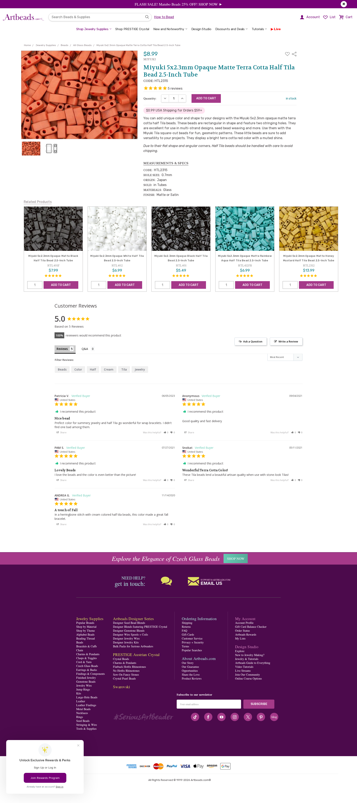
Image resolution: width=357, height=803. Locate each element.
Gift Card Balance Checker (251, 627)
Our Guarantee (190, 667)
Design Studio (201, 29)
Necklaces (82, 713)
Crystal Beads (121, 659)
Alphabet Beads (85, 634)
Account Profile (244, 623)
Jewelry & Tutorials (246, 659)
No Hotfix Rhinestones (126, 671)
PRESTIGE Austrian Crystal (136, 654)
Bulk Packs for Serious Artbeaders (133, 646)
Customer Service (192, 638)
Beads (79, 642)
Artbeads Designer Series (133, 618)
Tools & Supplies (86, 729)
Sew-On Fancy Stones (126, 674)
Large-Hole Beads (86, 697)
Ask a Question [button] (252, 341)
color (78, 369)
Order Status (242, 630)
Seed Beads (82, 721)
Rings (79, 717)
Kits (78, 693)
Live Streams (243, 671)
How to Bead (164, 17)
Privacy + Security (193, 642)
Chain (79, 650)
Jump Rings (83, 689)
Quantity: (149, 98)
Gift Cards (188, 634)
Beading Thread (85, 638)
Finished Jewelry (86, 678)
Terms (185, 646)
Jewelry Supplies (89, 618)
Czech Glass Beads (87, 666)
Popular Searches (192, 650)
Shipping (187, 623)
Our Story (188, 663)
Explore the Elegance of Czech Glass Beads (166, 558)
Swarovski (121, 686)
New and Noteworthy (168, 29)
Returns (186, 627)
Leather (80, 701)
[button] (166, 432)
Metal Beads (83, 709)
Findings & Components (90, 674)
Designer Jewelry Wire (126, 638)
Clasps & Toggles (86, 658)
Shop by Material (86, 627)
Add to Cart (61, 285)
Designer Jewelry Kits (126, 642)
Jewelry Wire (84, 685)
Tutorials (258, 29)
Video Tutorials (244, 667)
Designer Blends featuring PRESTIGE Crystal (140, 627)
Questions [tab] (88, 349)
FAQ (184, 630)
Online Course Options (248, 678)
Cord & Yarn (84, 662)
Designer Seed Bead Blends (129, 623)
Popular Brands (85, 623)
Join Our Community (247, 674)
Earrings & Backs (86, 670)
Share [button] (63, 432)
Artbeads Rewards (245, 634)
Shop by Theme (85, 630)
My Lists (240, 638)
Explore (239, 651)
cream (108, 369)
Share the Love (191, 674)
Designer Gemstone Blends (128, 630)
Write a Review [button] (288, 341)
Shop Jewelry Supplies (92, 29)
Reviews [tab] (62, 349)
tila (124, 369)
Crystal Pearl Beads (124, 678)
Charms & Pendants (87, 654)
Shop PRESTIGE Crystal (132, 29)
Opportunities (190, 671)
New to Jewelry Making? (249, 655)
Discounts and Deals (230, 29)
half (93, 369)
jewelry (140, 369)
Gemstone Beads (85, 681)
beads (62, 369)
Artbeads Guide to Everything (252, 663)
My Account (245, 618)
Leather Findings (86, 705)
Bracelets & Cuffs (86, 646)
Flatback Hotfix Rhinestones (129, 667)
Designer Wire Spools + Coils (130, 634)
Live (277, 29)
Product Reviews (191, 678)
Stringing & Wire (86, 725)
